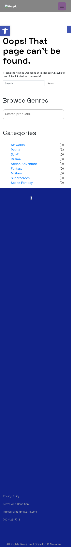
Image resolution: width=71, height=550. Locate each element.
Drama (16, 159)
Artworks (18, 145)
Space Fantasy (22, 183)
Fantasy (16, 168)
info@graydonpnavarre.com (20, 511)
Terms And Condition (16, 504)
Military (16, 173)
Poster (16, 150)
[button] (5, 31)
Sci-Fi (15, 154)
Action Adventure (24, 164)
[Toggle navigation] (62, 6)
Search (54, 114)
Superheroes (20, 178)
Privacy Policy (11, 496)
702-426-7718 (11, 519)
